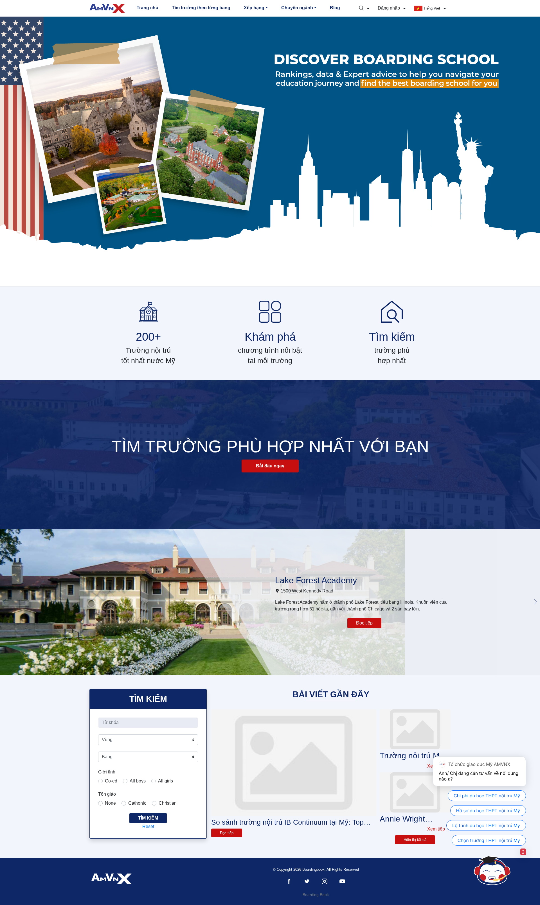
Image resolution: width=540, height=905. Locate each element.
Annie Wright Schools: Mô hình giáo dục (411, 819)
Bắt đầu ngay (270, 465)
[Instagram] (324, 881)
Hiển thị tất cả (415, 840)
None (110, 803)
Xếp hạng (254, 7)
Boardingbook (313, 869)
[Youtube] (342, 881)
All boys (138, 781)
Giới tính (106, 772)
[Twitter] (306, 881)
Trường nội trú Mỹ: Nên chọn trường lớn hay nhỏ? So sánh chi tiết (413, 756)
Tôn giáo (107, 794)
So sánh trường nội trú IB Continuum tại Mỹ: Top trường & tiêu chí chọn (287, 822)
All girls (165, 781)
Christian (168, 803)
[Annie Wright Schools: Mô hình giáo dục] (415, 792)
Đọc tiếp (364, 623)
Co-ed (111, 781)
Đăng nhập (389, 8)
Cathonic (137, 803)
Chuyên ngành (297, 7)
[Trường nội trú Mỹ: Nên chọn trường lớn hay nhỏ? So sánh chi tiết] (415, 729)
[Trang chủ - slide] (270, 152)
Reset (148, 826)
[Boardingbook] (107, 8)
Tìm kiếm (148, 818)
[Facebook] (289, 881)
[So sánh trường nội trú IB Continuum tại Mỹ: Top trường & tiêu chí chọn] (293, 762)
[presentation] (4, 601)
